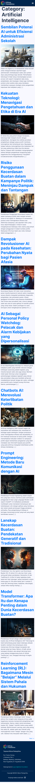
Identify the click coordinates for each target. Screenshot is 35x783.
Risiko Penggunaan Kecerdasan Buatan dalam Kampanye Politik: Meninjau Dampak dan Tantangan (17, 176)
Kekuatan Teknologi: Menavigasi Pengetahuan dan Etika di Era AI (17, 102)
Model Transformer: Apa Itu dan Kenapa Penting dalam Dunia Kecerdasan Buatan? (17, 603)
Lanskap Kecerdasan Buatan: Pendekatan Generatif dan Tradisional (13, 531)
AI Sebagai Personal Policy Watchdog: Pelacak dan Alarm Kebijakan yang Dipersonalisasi (16, 327)
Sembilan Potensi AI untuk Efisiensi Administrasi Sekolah (17, 34)
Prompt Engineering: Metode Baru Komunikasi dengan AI (12, 462)
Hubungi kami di (15, 767)
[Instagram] (25, 777)
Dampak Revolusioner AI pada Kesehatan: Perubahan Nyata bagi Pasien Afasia (16, 250)
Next (31, 738)
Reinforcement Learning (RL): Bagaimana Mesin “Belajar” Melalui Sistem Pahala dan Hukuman (17, 675)
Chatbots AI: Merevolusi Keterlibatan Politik (12, 397)
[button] (32, 3)
